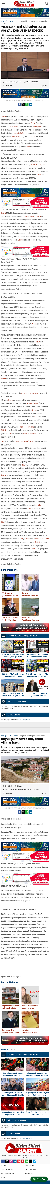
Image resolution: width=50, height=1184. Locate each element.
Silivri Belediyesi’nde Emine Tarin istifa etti (37, 1113)
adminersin (8, 86)
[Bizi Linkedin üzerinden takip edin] (15, 1161)
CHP (29, 508)
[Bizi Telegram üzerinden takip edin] (34, 1161)
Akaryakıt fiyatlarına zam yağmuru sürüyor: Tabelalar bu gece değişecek (37, 1075)
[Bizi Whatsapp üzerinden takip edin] (26, 1161)
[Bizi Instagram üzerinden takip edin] (11, 1161)
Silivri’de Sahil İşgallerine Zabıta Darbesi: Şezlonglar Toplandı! (13, 695)
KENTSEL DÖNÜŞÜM (29, 393)
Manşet (11, 21)
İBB (3, 441)
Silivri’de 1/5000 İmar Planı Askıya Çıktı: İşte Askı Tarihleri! (13, 656)
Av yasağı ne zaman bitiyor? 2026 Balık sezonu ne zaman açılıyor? (37, 1095)
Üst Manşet (18, 786)
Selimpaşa (37, 126)
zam (28, 147)
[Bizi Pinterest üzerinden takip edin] (22, 1161)
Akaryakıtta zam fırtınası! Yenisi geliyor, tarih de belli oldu (13, 1075)
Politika (13, 82)
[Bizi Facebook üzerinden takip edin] (3, 1161)
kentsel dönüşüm (20, 133)
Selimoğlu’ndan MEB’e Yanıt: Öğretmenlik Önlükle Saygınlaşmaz (13, 1095)
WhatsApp (41, 1179)
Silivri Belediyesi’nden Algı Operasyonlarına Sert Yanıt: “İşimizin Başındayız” (37, 676)
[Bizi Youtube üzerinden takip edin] (18, 1161)
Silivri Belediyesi (38, 164)
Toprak (12, 1049)
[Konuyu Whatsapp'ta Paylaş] (26, 104)
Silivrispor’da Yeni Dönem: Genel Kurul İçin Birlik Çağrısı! (13, 676)
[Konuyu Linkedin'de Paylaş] (30, 104)
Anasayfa (4, 21)
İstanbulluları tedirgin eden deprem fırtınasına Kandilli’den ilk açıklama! (13, 1114)
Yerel (19, 82)
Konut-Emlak (13, 736)
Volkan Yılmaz (13, 126)
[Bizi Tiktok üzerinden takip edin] (30, 1161)
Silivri (3, 116)
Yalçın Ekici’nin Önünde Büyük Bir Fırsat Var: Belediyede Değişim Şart (37, 695)
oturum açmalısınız (25, 719)
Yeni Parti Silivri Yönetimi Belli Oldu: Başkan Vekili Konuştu (37, 656)
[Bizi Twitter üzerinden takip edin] (7, 1161)
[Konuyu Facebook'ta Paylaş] (19, 104)
